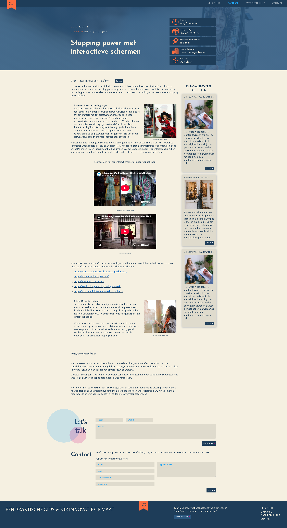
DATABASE (233, 3)
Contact (119, 81)
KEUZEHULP (214, 3)
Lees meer (210, 168)
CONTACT (277, 3)
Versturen (211, 490)
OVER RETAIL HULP (255, 3)
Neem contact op (182, 517)
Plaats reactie (208, 443)
